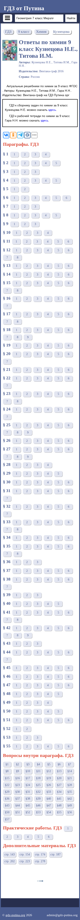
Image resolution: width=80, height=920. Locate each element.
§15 (7, 778)
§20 (59, 778)
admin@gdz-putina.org (62, 915)
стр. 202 (9, 861)
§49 (69, 805)
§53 (38, 812)
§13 (59, 771)
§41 (59, 798)
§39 (38, 798)
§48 (59, 805)
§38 (28, 798)
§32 (38, 791)
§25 (38, 785)
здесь (52, 109)
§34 (59, 791)
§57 (7, 819)
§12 (49, 771)
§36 (7, 798)
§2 (17, 764)
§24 (28, 785)
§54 (49, 812)
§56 (69, 812)
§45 (28, 805)
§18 (38, 778)
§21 (69, 778)
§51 (17, 812)
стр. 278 (40, 861)
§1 (7, 764)
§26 (49, 785)
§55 (59, 812)
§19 (49, 778)
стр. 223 (25, 861)
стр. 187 (55, 854)
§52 (28, 812)
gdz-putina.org (15, 915)
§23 (17, 785)
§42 (69, 798)
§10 (28, 771)
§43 (7, 805)
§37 (17, 798)
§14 (69, 771)
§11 (38, 771)
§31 (28, 791)
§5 (48, 764)
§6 (59, 764)
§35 (69, 791)
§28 (69, 785)
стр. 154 (25, 854)
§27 (59, 785)
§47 (49, 805)
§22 (7, 785)
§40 (49, 798)
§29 (7, 791)
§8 (7, 771)
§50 (7, 812)
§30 (17, 791)
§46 (38, 805)
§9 (17, 771)
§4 (38, 764)
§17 (28, 778)
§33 (49, 791)
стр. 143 (9, 854)
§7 (69, 764)
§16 (17, 778)
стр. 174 (40, 854)
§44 (17, 805)
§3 (27, 764)
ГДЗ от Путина (24, 8)
